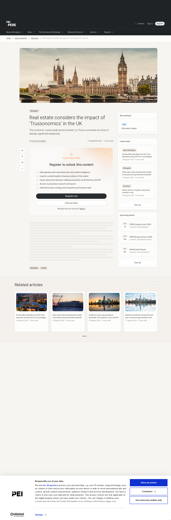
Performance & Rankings (49, 32)
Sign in (150, 24)
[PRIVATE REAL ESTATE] (11, 23)
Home (8, 38)
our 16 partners (50, 485)
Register (160, 24)
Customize (147, 491)
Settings (39, 515)
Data (30, 32)
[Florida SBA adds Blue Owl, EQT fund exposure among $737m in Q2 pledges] (137, 154)
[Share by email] (22, 162)
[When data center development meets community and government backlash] (137, 172)
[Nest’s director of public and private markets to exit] (137, 190)
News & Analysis (13, 32)
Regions (107, 32)
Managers (35, 38)
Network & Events (75, 32)
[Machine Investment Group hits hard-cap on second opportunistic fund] (140, 312)
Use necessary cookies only (149, 500)
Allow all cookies (149, 482)
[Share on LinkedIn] (22, 150)
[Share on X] (22, 156)
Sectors (93, 32)
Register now (71, 196)
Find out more (71, 203)
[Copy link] (22, 168)
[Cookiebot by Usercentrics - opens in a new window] (17, 515)
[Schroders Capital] (137, 126)
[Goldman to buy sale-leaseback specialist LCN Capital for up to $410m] (104, 312)
